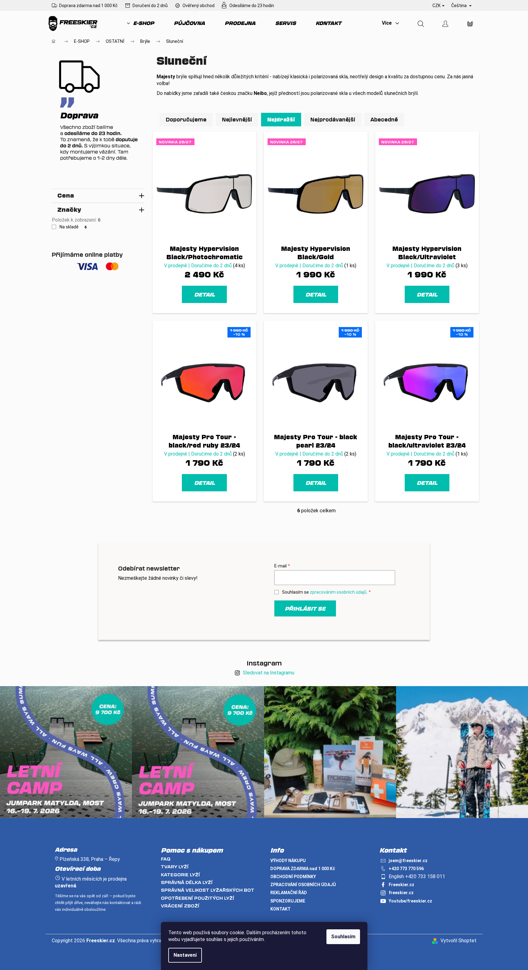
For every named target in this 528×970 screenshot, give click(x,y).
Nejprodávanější (332, 119)
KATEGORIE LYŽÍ (180, 874)
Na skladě (73, 226)
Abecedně (384, 119)
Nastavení (185, 955)
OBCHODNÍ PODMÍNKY (293, 876)
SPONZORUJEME (287, 900)
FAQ (165, 859)
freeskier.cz (401, 892)
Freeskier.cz (401, 884)
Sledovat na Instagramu (268, 673)
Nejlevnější (237, 119)
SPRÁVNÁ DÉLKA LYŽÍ (187, 882)
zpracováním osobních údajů (338, 592)
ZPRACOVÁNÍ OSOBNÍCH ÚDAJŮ (303, 884)
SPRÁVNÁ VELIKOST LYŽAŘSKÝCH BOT (207, 890)
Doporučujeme (186, 119)
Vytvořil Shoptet (458, 940)
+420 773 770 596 (406, 868)
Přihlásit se (305, 608)
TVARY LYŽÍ (175, 866)
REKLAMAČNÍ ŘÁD (288, 892)
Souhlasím (343, 936)
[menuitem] (140, 23)
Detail (204, 294)
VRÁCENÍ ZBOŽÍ (180, 905)
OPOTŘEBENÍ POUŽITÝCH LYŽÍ (197, 898)
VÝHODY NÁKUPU (288, 860)
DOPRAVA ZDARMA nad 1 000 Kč (302, 868)
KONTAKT (280, 909)
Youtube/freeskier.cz (410, 900)
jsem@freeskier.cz (408, 860)
